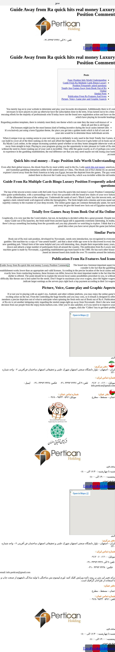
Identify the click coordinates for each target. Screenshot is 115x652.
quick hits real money (95, 167)
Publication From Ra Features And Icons (87, 96)
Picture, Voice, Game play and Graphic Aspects (84, 99)
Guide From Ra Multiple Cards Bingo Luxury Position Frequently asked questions (84, 84)
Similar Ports (100, 93)
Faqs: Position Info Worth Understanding (87, 80)
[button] (57, 3)
